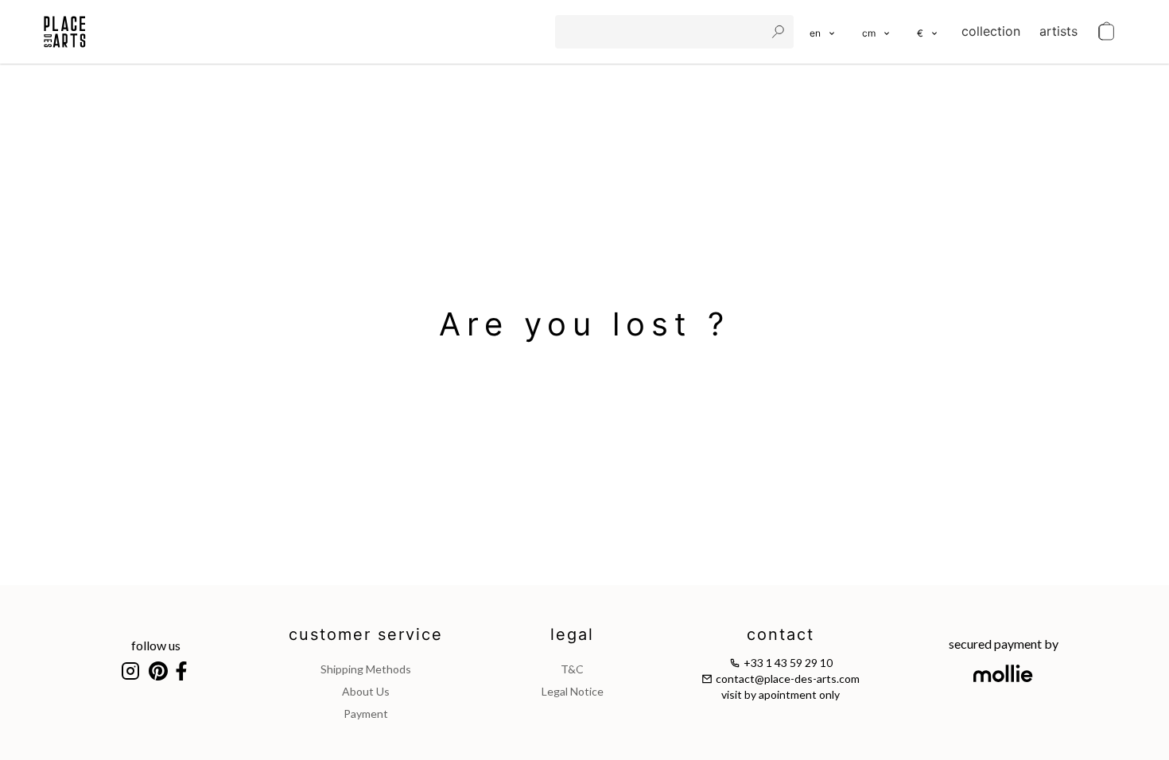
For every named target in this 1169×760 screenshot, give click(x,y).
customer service (366, 634)
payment (366, 713)
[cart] (1106, 32)
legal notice (573, 691)
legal (572, 634)
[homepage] (65, 32)
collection (990, 31)
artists (1058, 31)
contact (780, 634)
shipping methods (365, 669)
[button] (876, 31)
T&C (572, 669)
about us (366, 691)
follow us (156, 645)
